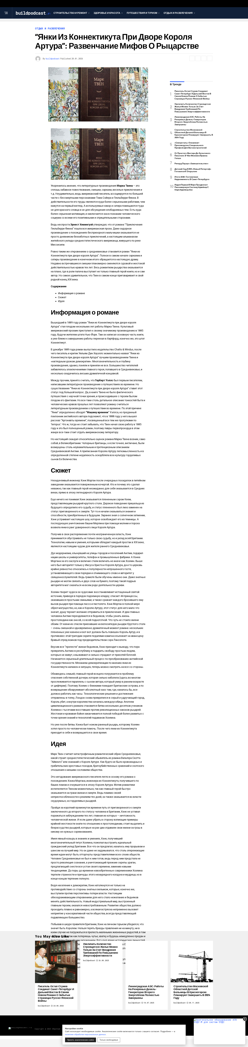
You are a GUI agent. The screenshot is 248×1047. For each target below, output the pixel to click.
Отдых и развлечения (178, 12)
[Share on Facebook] (192, 58)
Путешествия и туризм (142, 12)
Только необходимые (109, 1040)
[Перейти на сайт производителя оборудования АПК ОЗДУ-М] (219, 1031)
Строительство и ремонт (70, 12)
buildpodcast (53, 58)
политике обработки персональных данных (85, 1034)
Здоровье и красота (107, 12)
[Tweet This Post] (197, 58)
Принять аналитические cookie (80, 1040)
